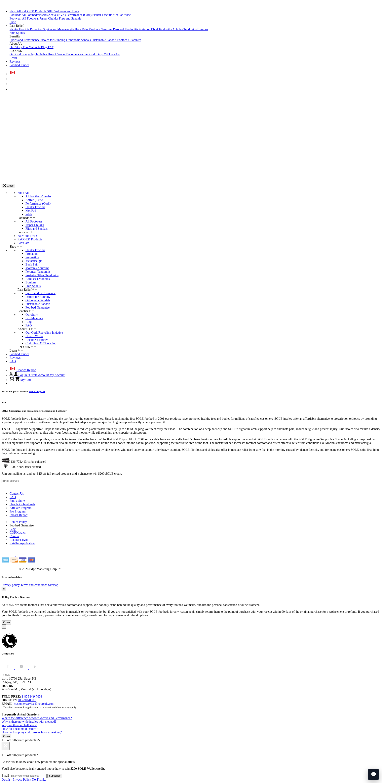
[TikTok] (22, 486)
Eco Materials (32, 47)
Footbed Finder (19, 65)
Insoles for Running (53, 40)
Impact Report (18, 515)
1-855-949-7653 (32, 696)
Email (5, 775)
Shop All (15, 11)
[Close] (6, 746)
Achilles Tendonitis (184, 29)
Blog (44, 47)
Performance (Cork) (79, 15)
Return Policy (18, 521)
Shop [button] (13, 22)
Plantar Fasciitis (102, 15)
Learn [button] (13, 58)
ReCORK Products (34, 11)
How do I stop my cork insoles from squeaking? (32, 732)
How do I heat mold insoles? (20, 728)
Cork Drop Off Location (104, 54)
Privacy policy (11, 585)
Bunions (202, 29)
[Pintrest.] (35, 668)
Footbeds (16, 15)
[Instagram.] (22, 668)
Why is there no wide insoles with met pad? (29, 721)
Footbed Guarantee (129, 40)
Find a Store (17, 500)
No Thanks (39, 779)
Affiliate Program (20, 508)
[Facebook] (10, 486)
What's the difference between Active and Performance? (37, 718)
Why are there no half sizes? (19, 725)
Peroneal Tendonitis (126, 29)
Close (6, 622)
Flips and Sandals (70, 18)
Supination (50, 29)
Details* (7, 779)
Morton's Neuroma (101, 29)
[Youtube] (32, 486)
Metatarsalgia (66, 29)
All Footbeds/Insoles (35, 15)
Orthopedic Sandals (79, 40)
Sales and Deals (69, 11)
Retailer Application (22, 543)
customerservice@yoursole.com (34, 703)
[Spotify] (27, 486)
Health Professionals (22, 504)
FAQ (51, 47)
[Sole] (12, 4)
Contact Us (17, 493)
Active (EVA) (57, 15)
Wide (127, 15)
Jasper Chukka (49, 18)
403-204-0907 (27, 700)
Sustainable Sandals (104, 40)
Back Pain (82, 29)
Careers (14, 536)
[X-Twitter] (16, 486)
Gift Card (53, 11)
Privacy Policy (22, 779)
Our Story (16, 47)
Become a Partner (77, 54)
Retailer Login (19, 539)
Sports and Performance (25, 40)
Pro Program (17, 511)
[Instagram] (4, 486)
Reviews (15, 61)
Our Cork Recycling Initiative (29, 54)
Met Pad (118, 15)
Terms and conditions (33, 585)
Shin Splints (17, 32)
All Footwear (31, 18)
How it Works (57, 54)
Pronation (36, 29)
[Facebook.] (8, 668)
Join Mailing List (37, 391)
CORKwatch (18, 532)
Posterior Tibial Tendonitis (155, 29)
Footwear (16, 18)
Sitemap (53, 585)
